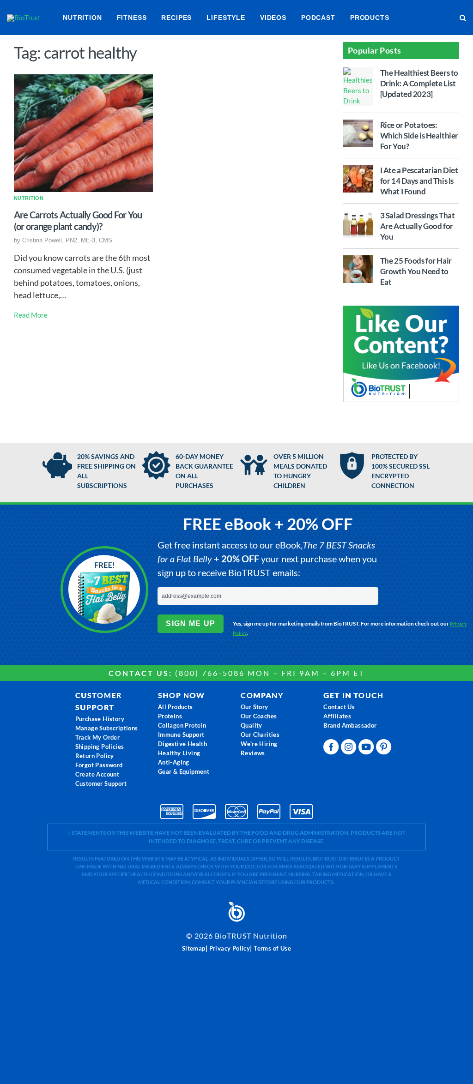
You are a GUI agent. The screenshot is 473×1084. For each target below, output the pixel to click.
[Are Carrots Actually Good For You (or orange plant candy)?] (83, 132)
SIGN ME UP (190, 623)
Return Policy (94, 755)
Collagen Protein (182, 725)
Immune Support (181, 734)
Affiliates (337, 716)
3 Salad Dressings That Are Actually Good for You (417, 226)
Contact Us (339, 707)
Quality (251, 725)
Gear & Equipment (183, 771)
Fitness (132, 17)
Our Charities (260, 734)
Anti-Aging (173, 762)
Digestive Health (182, 743)
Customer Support (101, 783)
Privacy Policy (229, 948)
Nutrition (82, 17)
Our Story (254, 707)
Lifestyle (225, 17)
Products (369, 17)
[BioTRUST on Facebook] (332, 749)
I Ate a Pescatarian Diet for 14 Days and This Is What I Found (419, 180)
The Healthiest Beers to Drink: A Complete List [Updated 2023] (419, 83)
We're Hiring (259, 743)
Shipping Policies (99, 746)
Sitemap (194, 948)
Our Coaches (259, 716)
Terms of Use (272, 948)
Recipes (176, 17)
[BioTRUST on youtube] (367, 749)
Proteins (170, 716)
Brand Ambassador (349, 725)
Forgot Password (99, 765)
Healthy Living (179, 753)
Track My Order (97, 737)
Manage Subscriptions (106, 728)
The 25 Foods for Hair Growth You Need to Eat (416, 271)
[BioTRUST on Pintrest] (385, 749)
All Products (175, 707)
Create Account (97, 774)
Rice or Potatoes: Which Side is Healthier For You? (419, 135)
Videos (273, 17)
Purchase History (99, 719)
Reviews (253, 753)
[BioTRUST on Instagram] (349, 749)
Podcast (318, 17)
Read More (31, 315)
